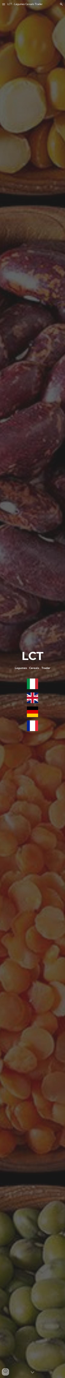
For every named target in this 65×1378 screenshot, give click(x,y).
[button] (3, 4)
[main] (32, 659)
